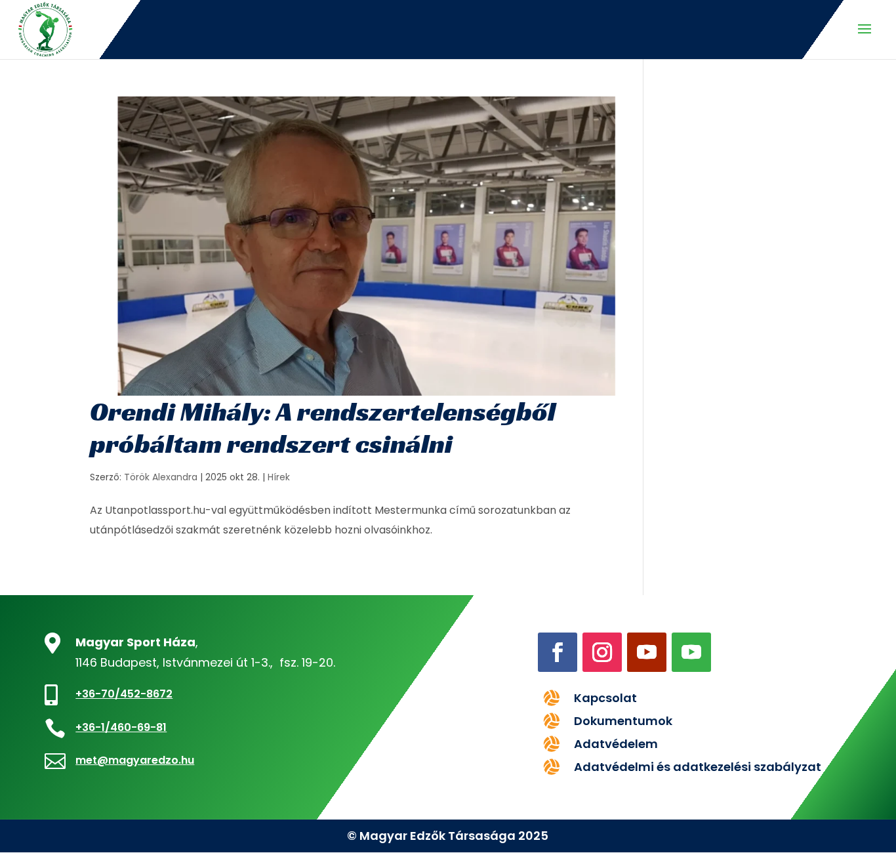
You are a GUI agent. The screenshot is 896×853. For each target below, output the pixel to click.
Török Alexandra (160, 477)
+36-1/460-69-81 (121, 727)
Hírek (279, 477)
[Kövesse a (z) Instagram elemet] (602, 652)
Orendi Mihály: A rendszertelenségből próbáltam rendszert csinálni (323, 427)
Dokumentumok (623, 721)
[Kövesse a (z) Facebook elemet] (557, 652)
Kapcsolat (605, 698)
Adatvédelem (616, 744)
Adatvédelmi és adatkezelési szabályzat (697, 767)
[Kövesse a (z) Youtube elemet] (646, 652)
